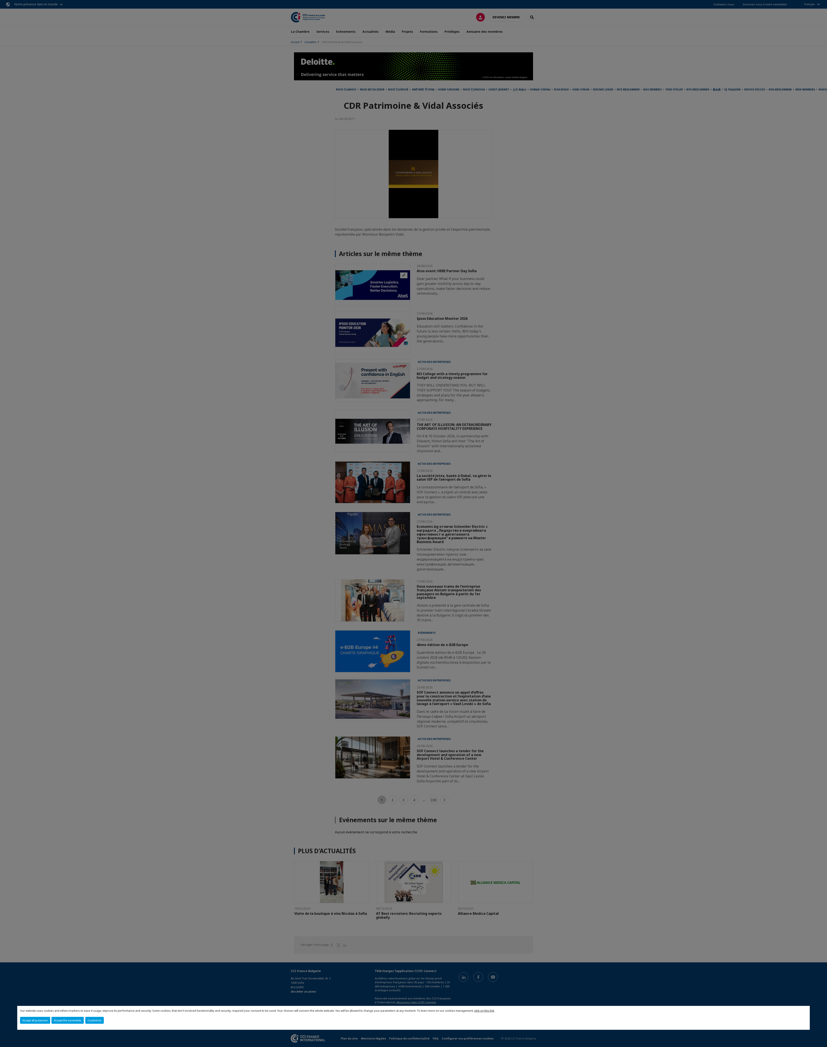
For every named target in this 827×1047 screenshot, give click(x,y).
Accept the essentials (67, 1020)
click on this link (484, 1011)
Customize (94, 1020)
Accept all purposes (35, 1020)
